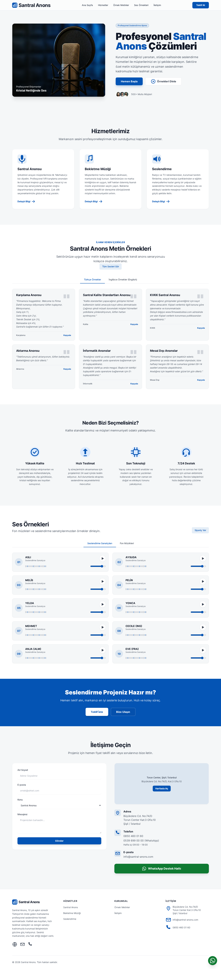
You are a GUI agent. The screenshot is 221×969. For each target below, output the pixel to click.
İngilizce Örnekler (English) (123, 279)
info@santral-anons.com (138, 856)
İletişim (157, 5)
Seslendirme (69, 919)
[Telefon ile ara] (30, 945)
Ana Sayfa (87, 5)
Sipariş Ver (200, 530)
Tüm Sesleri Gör (110, 266)
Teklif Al (200, 5)
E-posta (21, 784)
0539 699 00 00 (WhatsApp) (141, 840)
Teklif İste (97, 711)
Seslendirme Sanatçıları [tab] (99, 543)
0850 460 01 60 (133, 836)
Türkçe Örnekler (92, 279)
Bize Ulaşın (123, 711)
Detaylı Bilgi (23, 201)
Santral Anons (70, 907)
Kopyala (67, 335)
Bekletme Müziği (72, 913)
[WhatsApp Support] (212, 960)
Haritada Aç (161, 788)
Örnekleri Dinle (166, 81)
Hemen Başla (129, 81)
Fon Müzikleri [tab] (127, 543)
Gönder (59, 840)
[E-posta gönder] (22, 945)
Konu (20, 799)
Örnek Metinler (121, 5)
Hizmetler (103, 5)
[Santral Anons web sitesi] (14, 945)
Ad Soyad (22, 770)
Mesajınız (22, 814)
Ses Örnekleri (141, 5)
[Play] (102, 558)
